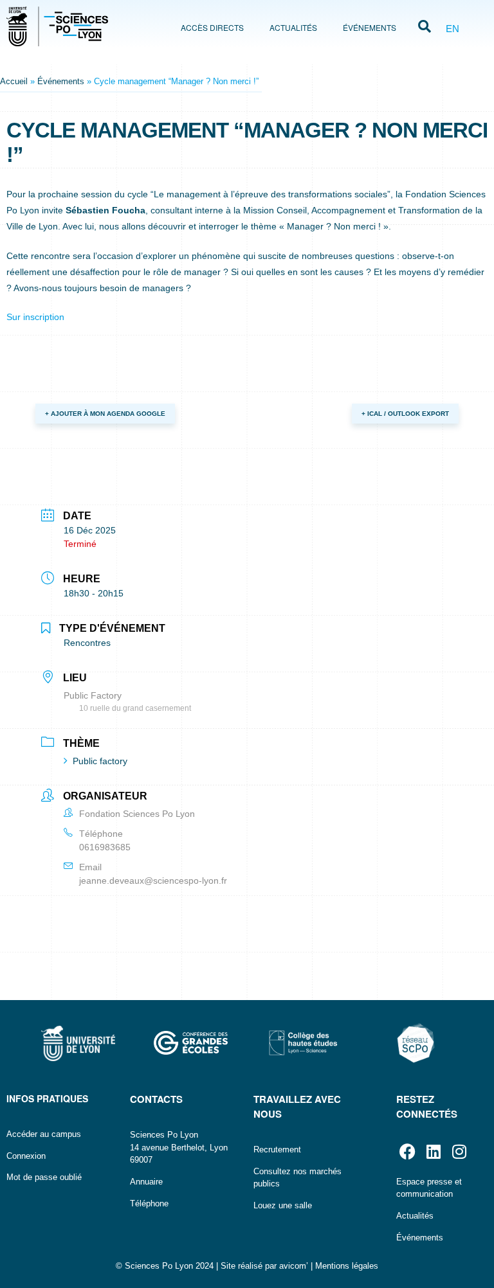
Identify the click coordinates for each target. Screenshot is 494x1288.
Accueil (14, 81)
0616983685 (105, 847)
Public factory (100, 761)
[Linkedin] (433, 1151)
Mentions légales (346, 1266)
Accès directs (212, 27)
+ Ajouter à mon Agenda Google (105, 413)
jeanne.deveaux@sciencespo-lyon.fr (153, 880)
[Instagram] (459, 1151)
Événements (369, 27)
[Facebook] (407, 1151)
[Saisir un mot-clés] (424, 27)
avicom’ (293, 1266)
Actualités (293, 27)
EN (452, 28)
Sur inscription (35, 317)
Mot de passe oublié (44, 1177)
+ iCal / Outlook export (405, 413)
